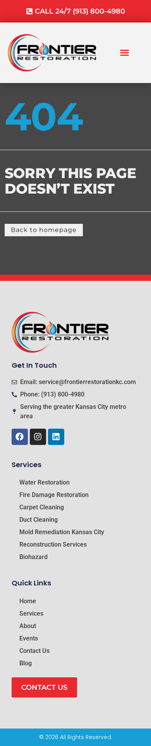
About (27, 626)
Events (28, 638)
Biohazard (33, 557)
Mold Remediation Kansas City (61, 532)
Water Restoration (44, 482)
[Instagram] (38, 437)
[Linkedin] (56, 437)
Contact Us (34, 650)
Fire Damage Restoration (54, 494)
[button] (124, 52)
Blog (25, 663)
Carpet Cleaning (41, 507)
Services (31, 613)
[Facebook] (20, 437)
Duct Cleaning (38, 519)
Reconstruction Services (53, 544)
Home (27, 601)
